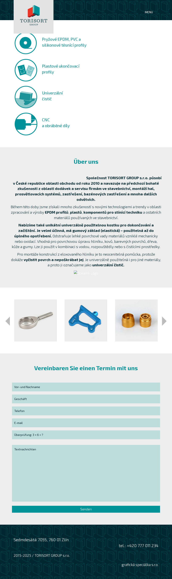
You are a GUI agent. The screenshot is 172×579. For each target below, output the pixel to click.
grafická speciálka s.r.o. (140, 564)
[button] (7, 321)
